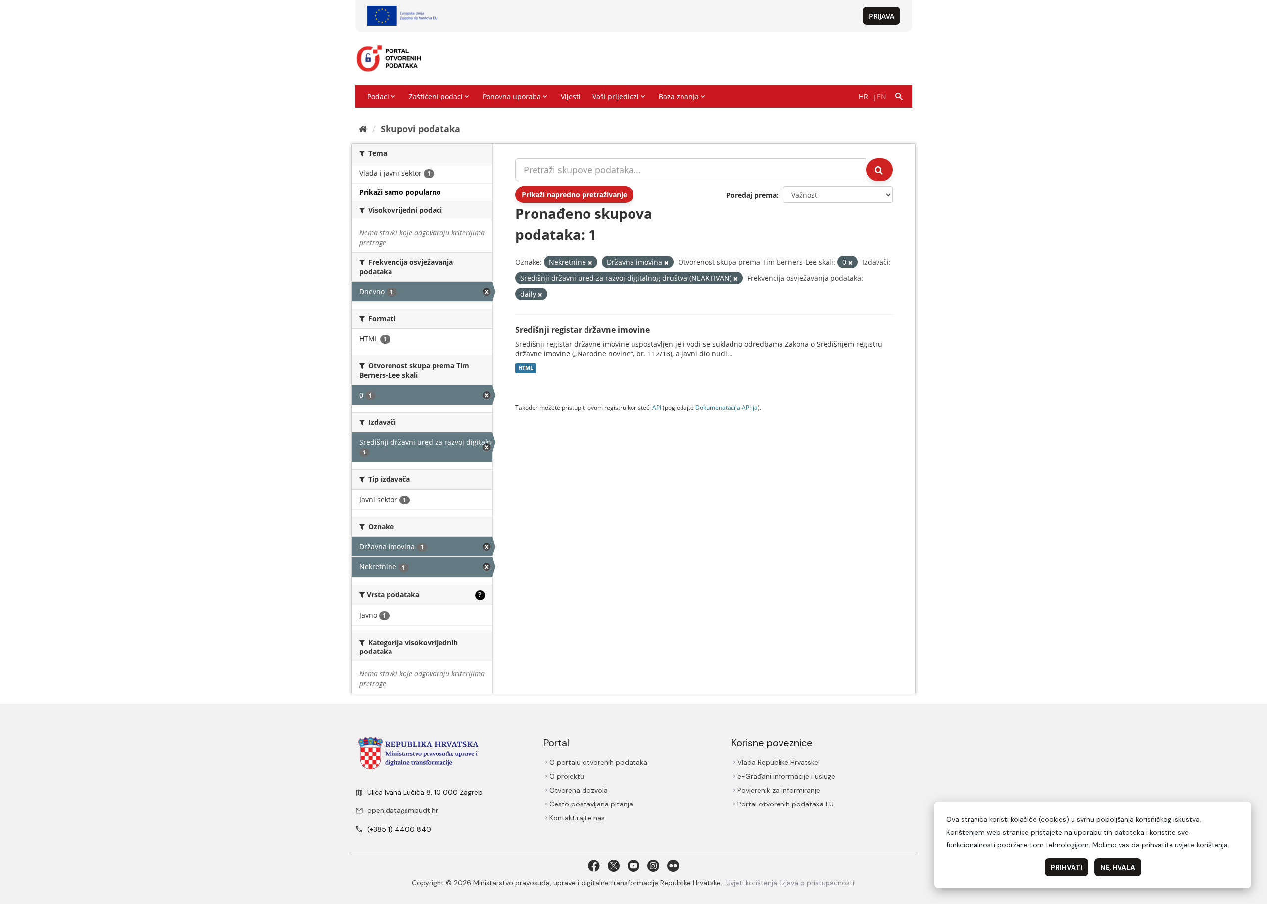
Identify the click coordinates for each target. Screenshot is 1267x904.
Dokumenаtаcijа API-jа (726, 407)
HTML (525, 368)
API (656, 407)
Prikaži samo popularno (400, 192)
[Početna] (363, 129)
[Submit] (879, 169)
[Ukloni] (590, 262)
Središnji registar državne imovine (582, 329)
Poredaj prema (751, 195)
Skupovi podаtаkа (420, 129)
